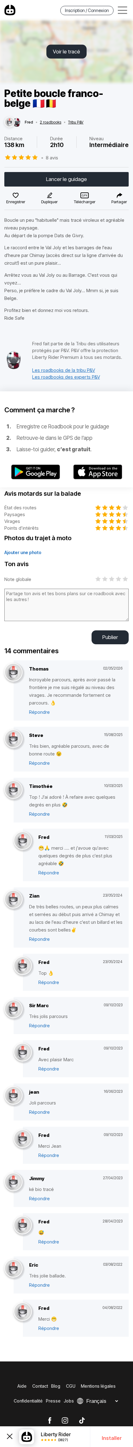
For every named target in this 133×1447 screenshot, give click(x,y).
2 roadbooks (50, 122)
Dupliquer (49, 201)
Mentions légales (98, 1386)
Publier (110, 637)
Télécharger (84, 201)
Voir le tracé (66, 51)
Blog (55, 1386)
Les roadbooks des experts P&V (66, 377)
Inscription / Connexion (87, 10)
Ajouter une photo (22, 552)
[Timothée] (13, 789)
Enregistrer (15, 201)
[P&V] (13, 367)
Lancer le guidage (66, 179)
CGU (70, 1386)
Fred (29, 122)
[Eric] (13, 1268)
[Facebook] (49, 1420)
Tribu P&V (76, 122)
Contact (40, 1386)
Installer (112, 1438)
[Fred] (9, 122)
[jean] (13, 1095)
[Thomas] (13, 672)
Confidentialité (28, 1400)
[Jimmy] (13, 1182)
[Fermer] (9, 1437)
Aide (22, 1386)
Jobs (69, 1400)
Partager (119, 201)
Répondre (39, 712)
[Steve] (13, 739)
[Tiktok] (82, 1420)
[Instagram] (65, 1420)
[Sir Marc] (13, 1009)
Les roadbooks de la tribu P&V (63, 370)
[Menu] (122, 10)
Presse (53, 1400)
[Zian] (13, 899)
